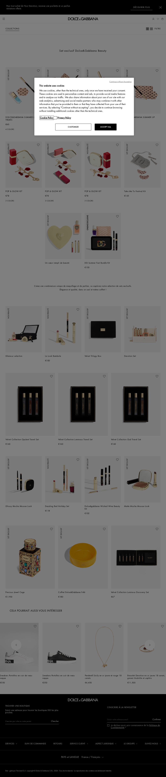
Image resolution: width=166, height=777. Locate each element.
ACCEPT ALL (105, 127)
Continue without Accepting (120, 82)
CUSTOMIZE (73, 127)
